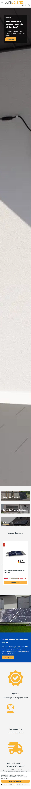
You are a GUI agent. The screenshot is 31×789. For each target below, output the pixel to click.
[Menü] (2, 2)
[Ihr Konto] (26, 5)
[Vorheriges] (1, 565)
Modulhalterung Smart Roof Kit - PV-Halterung (14, 571)
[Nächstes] (29, 565)
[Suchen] (23, 5)
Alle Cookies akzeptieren (15, 781)
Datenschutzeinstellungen (8, 784)
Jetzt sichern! (10, 39)
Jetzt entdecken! (7, 657)
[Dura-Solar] (14, 2)
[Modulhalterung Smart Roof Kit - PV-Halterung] (15, 553)
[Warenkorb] (29, 5)
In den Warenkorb (15, 582)
